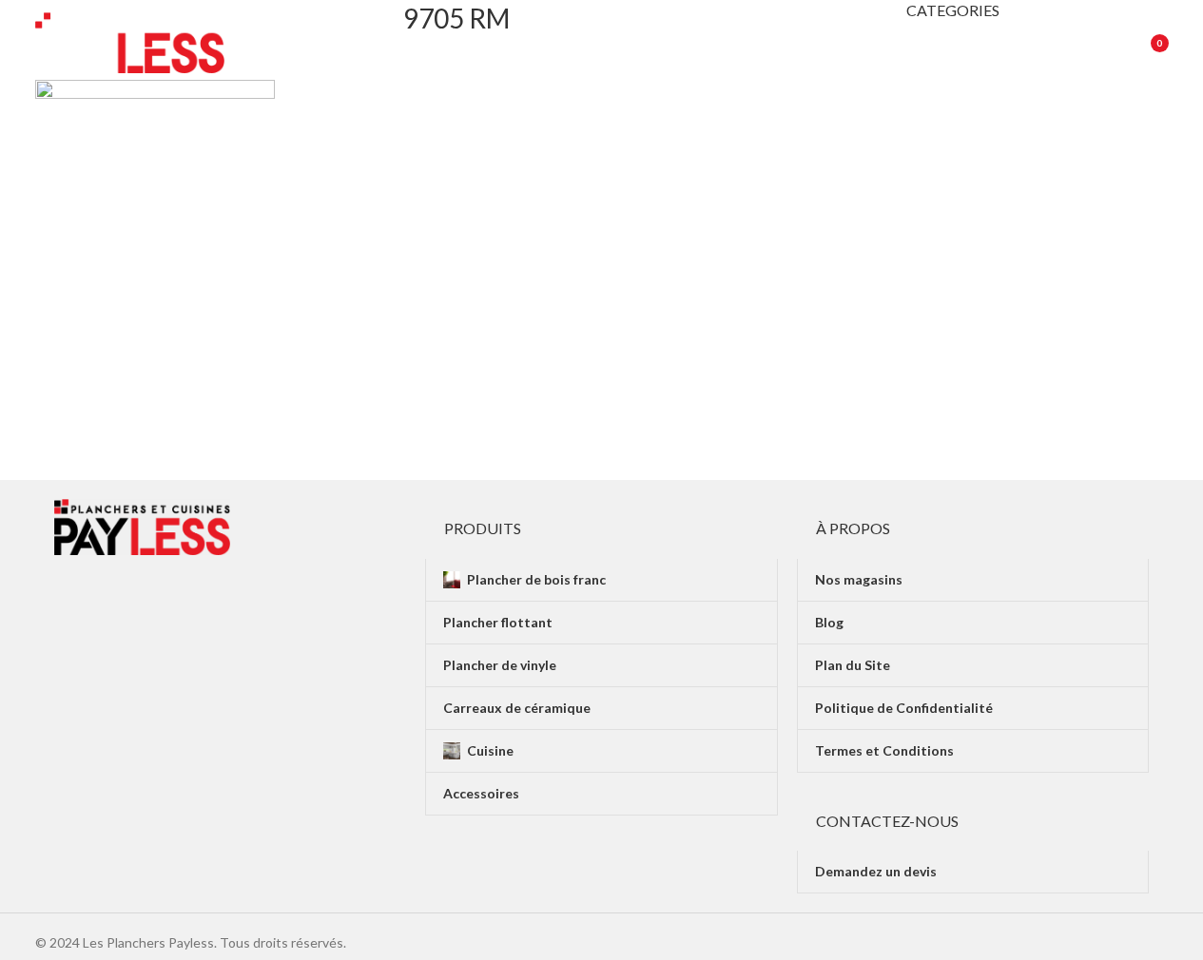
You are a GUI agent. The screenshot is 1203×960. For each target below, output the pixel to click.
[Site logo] (130, 41)
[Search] (1096, 43)
